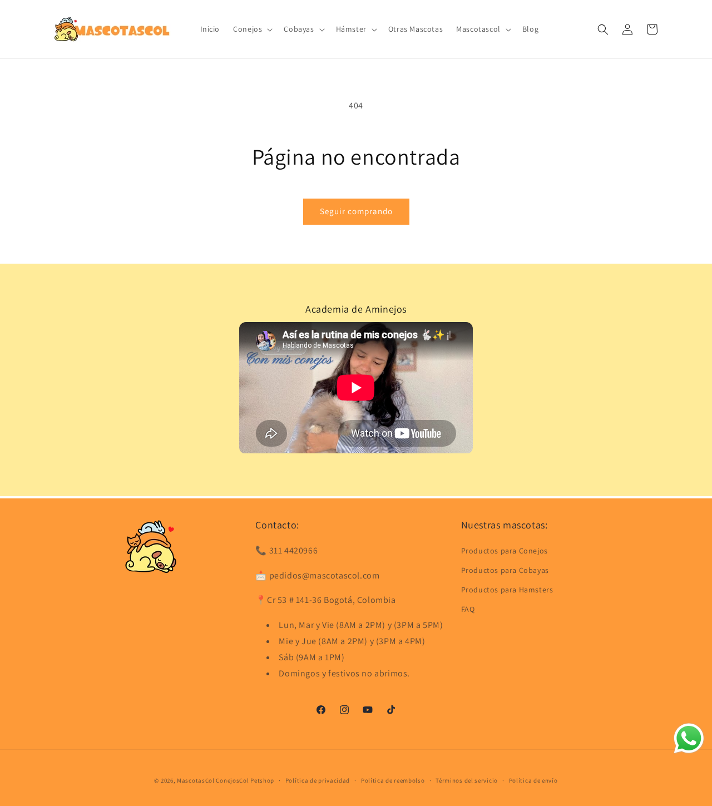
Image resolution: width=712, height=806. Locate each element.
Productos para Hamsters (507, 589)
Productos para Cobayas (505, 570)
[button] (251, 29)
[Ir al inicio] (151, 546)
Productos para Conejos (504, 550)
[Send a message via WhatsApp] (688, 738)
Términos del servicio (467, 780)
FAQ (468, 609)
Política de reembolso (393, 780)
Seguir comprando (356, 211)
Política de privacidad (317, 780)
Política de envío (533, 780)
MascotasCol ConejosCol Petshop (225, 780)
